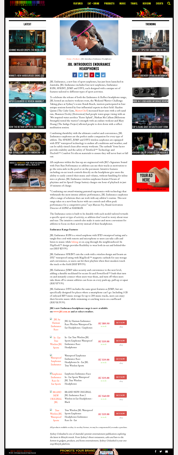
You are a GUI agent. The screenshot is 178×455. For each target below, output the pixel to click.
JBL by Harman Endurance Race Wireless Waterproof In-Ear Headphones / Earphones (78, 324)
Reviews (147, 3)
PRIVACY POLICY (28, 451)
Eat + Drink (93, 3)
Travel (134, 3)
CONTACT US (19, 451)
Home (69, 59)
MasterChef (81, 110)
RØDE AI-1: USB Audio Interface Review (150, 101)
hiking (75, 241)
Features (78, 3)
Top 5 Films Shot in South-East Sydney (151, 126)
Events (159, 3)
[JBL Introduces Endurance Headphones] (74, 75)
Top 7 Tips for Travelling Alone (150, 50)
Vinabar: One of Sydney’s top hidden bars (151, 152)
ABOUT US (12, 451)
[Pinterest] (92, 75)
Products (109, 3)
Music (122, 3)
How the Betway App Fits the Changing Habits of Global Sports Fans (42, 126)
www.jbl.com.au (61, 311)
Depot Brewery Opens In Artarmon (150, 75)
